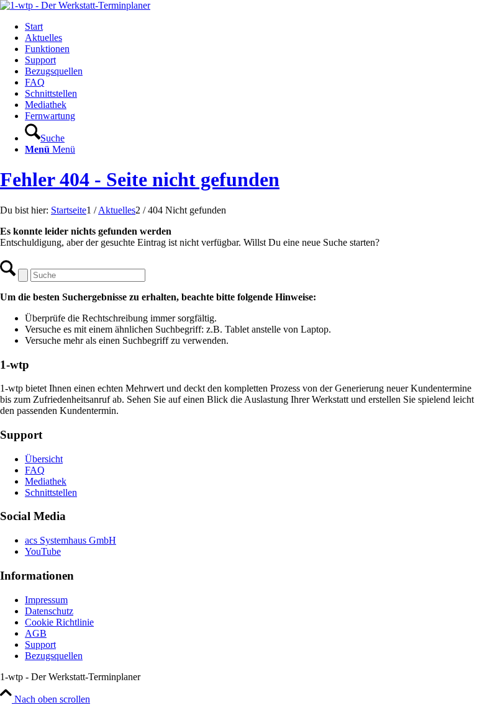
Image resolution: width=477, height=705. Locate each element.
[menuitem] (251, 26)
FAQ (35, 470)
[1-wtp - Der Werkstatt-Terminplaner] (75, 5)
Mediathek (45, 481)
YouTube (43, 551)
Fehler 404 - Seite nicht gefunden (139, 179)
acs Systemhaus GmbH (70, 540)
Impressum (46, 600)
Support (40, 644)
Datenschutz (49, 611)
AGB (36, 633)
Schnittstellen (51, 492)
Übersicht (44, 459)
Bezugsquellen (54, 655)
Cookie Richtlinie (59, 622)
